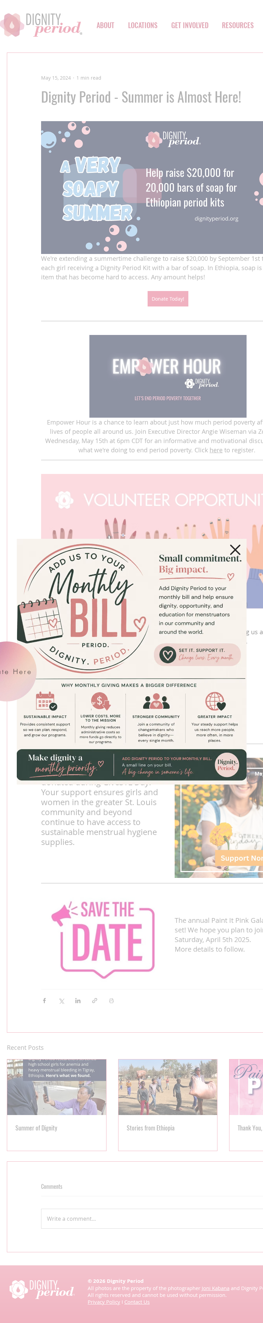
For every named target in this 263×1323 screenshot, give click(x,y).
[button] (235, 550)
